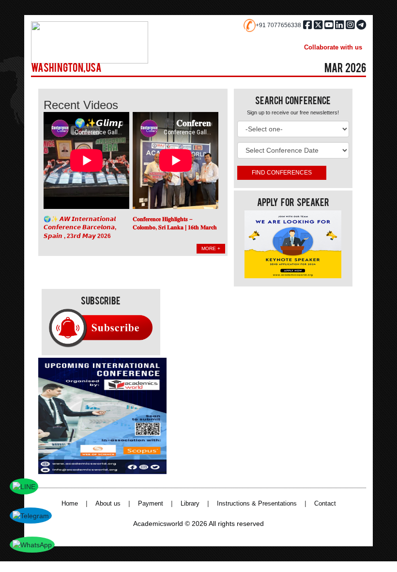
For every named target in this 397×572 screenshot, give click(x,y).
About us (108, 503)
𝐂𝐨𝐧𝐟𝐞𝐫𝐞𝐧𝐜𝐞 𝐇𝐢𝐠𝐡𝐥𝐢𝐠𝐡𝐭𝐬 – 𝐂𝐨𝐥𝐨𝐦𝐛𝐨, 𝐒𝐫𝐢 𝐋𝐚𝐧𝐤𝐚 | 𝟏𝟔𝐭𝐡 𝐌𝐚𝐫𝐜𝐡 (175, 223)
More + (210, 248)
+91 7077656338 (278, 25)
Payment (150, 503)
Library (190, 503)
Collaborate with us (333, 47)
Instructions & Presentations (257, 503)
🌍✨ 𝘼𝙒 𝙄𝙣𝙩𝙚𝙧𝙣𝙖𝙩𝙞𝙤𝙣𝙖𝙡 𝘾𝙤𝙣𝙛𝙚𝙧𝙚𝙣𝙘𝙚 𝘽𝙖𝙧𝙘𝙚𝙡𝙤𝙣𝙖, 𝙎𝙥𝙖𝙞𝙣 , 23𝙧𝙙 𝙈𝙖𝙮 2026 (80, 227)
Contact (325, 503)
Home (69, 503)
